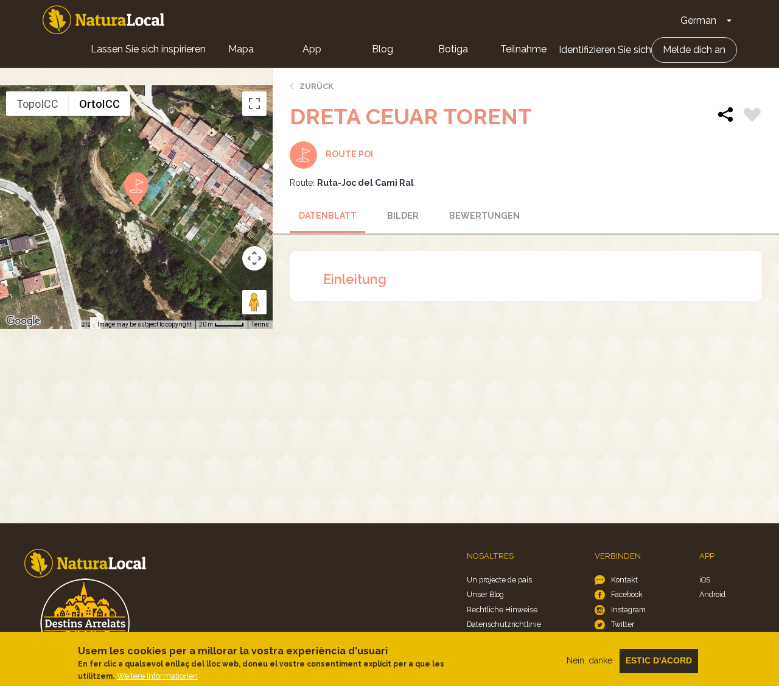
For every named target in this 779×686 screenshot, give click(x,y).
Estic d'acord (659, 660)
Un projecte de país (499, 579)
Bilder (403, 216)
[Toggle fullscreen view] (254, 103)
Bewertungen (482, 216)
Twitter (622, 624)
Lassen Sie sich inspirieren (148, 49)
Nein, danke (589, 660)
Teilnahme (523, 49)
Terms (260, 324)
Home (103, 19)
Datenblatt (328, 216)
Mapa (241, 49)
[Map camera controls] (254, 258)
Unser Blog (485, 594)
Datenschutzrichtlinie (504, 624)
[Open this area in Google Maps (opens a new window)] (23, 321)
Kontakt (624, 579)
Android (712, 594)
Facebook (627, 594)
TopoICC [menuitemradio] (37, 103)
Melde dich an (694, 49)
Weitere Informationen (157, 676)
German (698, 20)
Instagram (628, 609)
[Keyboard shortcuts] (86, 324)
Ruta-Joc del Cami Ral (365, 183)
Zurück (316, 86)
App (311, 49)
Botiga (453, 49)
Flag (752, 116)
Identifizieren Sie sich (605, 49)
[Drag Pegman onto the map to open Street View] (254, 302)
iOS (704, 579)
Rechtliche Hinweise (502, 609)
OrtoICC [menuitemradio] (99, 103)
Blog (382, 49)
